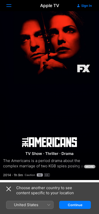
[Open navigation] (12, 5)
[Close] (8, 189)
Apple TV (49, 5)
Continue (75, 205)
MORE (90, 166)
